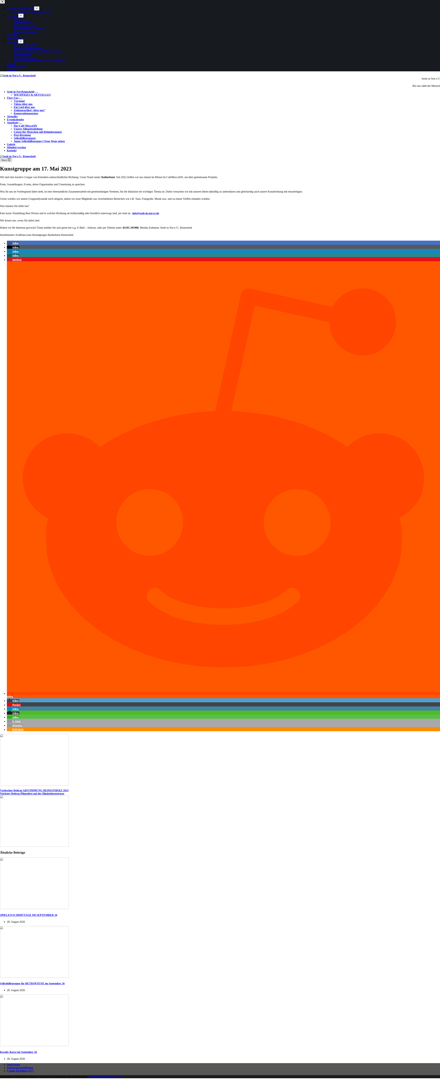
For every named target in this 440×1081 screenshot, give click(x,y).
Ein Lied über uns (24, 107)
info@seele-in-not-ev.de (145, 213)
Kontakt (11, 150)
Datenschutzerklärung (20, 1067)
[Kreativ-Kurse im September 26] (34, 1045)
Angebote (12, 122)
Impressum (13, 1064)
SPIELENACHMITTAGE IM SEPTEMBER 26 (28, 915)
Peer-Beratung (22, 135)
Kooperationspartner (26, 113)
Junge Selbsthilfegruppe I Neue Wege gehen (39, 141)
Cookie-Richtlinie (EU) (20, 1070)
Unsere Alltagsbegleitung (28, 128)
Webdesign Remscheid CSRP (106, 1076)
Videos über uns (23, 104)
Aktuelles (12, 116)
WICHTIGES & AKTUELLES (32, 94)
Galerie (11, 144)
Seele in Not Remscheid (20, 91)
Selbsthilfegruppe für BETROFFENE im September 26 (32, 983)
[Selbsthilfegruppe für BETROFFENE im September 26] (34, 976)
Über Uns (12, 97)
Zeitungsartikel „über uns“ (29, 110)
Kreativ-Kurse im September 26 (18, 1052)
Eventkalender (15, 119)
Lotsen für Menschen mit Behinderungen (38, 131)
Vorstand (19, 101)
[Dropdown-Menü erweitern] (36, 92)
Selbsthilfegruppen (25, 138)
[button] (13, 243)
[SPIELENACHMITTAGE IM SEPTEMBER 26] (34, 908)
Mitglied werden (16, 147)
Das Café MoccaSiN (25, 125)
